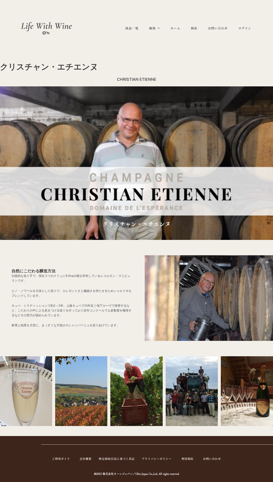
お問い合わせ (218, 28)
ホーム (175, 28)
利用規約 (187, 459)
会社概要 (86, 459)
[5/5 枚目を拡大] (268, 361)
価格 (152, 28)
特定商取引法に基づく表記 (117, 459)
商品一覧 (131, 28)
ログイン (244, 28)
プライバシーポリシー (157, 459)
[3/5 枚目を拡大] (157, 361)
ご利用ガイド (61, 459)
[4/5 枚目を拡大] (213, 361)
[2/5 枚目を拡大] (102, 361)
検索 (194, 28)
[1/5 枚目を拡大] (47, 361)
